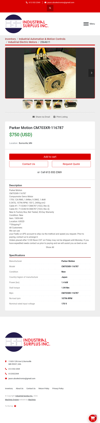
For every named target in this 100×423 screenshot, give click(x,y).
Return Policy (44, 388)
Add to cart (50, 156)
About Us (19, 388)
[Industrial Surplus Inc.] (27, 342)
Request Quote (71, 164)
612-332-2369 (34, 2)
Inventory (9, 388)
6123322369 (13, 374)
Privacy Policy (58, 388)
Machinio (32, 400)
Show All (50, 247)
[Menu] (86, 23)
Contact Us (28, 164)
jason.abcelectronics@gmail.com (60, 2)
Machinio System (12, 400)
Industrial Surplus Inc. (24, 396)
